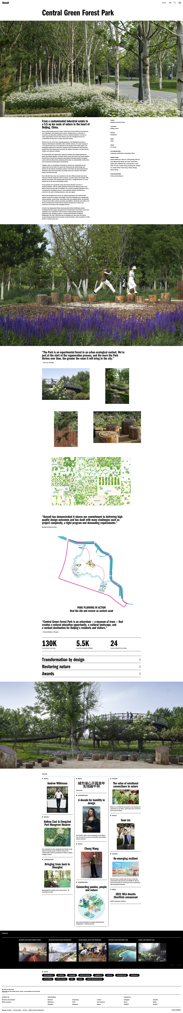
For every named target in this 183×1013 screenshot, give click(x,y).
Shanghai (50, 1004)
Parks (80, 979)
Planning (61, 975)
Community (98, 975)
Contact (164, 2)
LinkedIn (155, 1000)
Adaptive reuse (85, 975)
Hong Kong (75, 1000)
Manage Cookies (7, 1010)
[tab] (91, 659)
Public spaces (61, 979)
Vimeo (125, 1002)
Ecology (109, 975)
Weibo (155, 1002)
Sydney (99, 1004)
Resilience (134, 975)
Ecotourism (48, 979)
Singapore (75, 1004)
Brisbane (50, 1000)
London (99, 1000)
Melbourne (51, 1002)
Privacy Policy (17, 1010)
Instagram (127, 1000)
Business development (8, 1000)
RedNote (126, 1004)
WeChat (155, 1004)
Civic (71, 979)
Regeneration (121, 975)
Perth (73, 1002)
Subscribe (5, 991)
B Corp (25, 1010)
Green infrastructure (94, 979)
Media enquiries (6, 1002)
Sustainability (48, 975)
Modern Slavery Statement (36, 1010)
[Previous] (172, 965)
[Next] (179, 965)
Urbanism (72, 975)
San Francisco (101, 1002)
